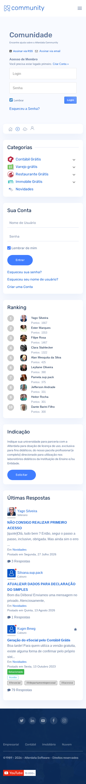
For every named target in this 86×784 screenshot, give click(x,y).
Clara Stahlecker (42, 347)
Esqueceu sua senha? (24, 272)
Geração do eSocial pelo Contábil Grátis (38, 640)
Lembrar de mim (24, 248)
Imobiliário (49, 744)
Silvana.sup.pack (30, 572)
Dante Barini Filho (43, 406)
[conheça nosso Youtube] (43, 720)
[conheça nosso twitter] (21, 720)
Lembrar (19, 100)
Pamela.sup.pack (42, 377)
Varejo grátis (26, 167)
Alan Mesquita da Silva (46, 357)
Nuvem (67, 744)
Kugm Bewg (26, 628)
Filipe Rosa (38, 337)
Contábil (30, 744)
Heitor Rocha (39, 396)
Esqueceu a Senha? (24, 108)
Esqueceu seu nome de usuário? (32, 279)
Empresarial (11, 744)
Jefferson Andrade (43, 387)
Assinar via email (49, 51)
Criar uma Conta (20, 287)
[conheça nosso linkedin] (32, 720)
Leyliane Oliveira (42, 367)
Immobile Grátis (29, 182)
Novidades (24, 189)
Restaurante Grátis (32, 174)
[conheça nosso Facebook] (53, 720)
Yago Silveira (39, 317)
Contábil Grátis (28, 159)
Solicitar (22, 475)
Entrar (20, 260)
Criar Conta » (61, 64)
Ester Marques (41, 327)
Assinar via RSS (23, 51)
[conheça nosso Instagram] (64, 720)
